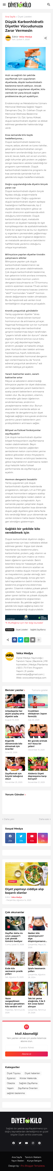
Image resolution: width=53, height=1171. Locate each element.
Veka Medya (24, 653)
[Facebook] (14, 639)
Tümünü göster (40, 690)
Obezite (11, 1083)
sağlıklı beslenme (16, 1093)
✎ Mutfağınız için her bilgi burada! (24, 622)
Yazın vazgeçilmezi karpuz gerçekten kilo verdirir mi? (15, 1002)
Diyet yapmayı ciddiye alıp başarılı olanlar (24, 891)
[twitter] (20, 1143)
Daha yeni (9, 819)
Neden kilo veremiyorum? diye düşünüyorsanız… (37, 937)
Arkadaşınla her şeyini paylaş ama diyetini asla (14, 714)
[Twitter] (20, 639)
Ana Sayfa (10, 17)
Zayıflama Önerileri (28, 1088)
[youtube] (26, 1143)
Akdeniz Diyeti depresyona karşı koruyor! (37, 776)
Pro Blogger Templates (33, 1166)
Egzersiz (11, 1078)
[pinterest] (39, 1143)
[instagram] (32, 1143)
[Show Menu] (4, 4)
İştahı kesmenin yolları (36, 969)
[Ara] (49, 4)
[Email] (32, 639)
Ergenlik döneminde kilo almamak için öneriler (13, 745)
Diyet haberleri (32, 1073)
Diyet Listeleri (25, 17)
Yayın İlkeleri (17, 1160)
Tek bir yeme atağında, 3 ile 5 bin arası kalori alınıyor (36, 1002)
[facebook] (13, 1143)
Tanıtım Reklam (33, 1157)
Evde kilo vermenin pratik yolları (14, 971)
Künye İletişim (34, 1160)
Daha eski (44, 819)
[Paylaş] (45, 38)
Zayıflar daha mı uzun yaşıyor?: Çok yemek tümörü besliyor (14, 937)
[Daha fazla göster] (38, 639)
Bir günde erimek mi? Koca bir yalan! (37, 743)
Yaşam (10, 1088)
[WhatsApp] (26, 639)
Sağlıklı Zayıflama (37, 630)
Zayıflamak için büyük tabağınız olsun (14, 776)
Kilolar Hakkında (28, 1078)
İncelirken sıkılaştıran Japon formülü (37, 714)
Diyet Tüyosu (13, 1073)
